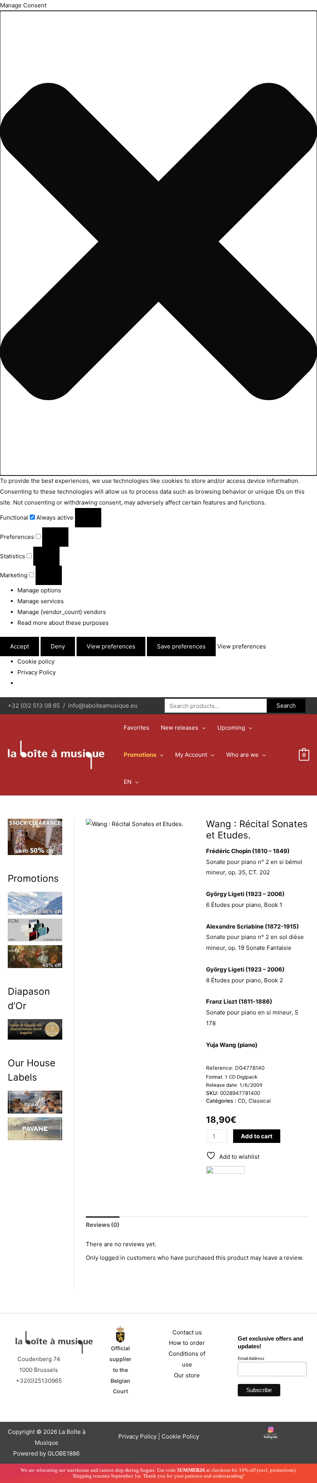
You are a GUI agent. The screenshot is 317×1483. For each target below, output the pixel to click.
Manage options (39, 590)
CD (241, 1101)
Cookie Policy (180, 1436)
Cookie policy (36, 661)
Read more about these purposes (63, 622)
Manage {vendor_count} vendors (61, 612)
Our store (187, 1375)
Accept (19, 646)
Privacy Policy (36, 672)
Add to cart (257, 1136)
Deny (58, 646)
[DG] (225, 1179)
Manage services (40, 601)
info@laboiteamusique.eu (103, 705)
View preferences (111, 646)
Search (286, 705)
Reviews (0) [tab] (102, 1224)
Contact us (187, 1332)
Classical (260, 1101)
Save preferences (181, 646)
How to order (187, 1342)
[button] (158, 243)
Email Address (251, 1358)
